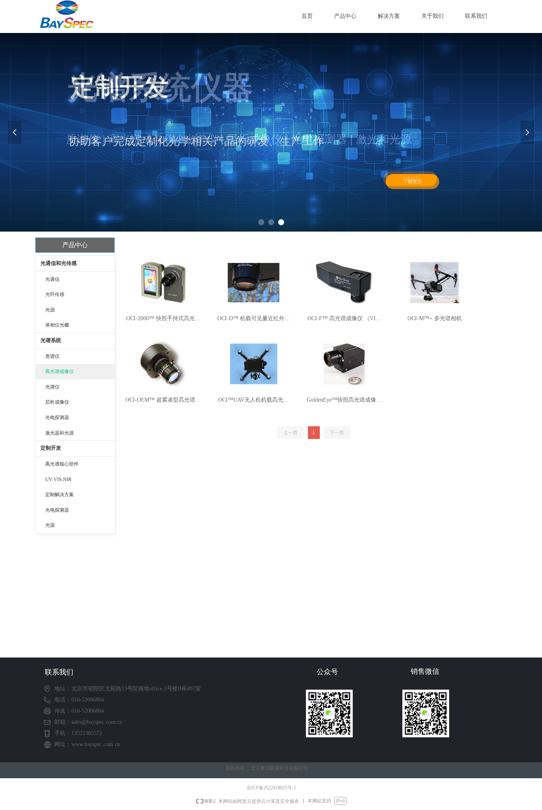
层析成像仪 (57, 402)
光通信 (52, 279)
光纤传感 (54, 294)
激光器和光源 (59, 433)
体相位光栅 (57, 325)
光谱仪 (52, 387)
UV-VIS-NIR (58, 479)
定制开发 (50, 448)
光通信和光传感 (58, 263)
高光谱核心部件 (62, 464)
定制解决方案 (59, 494)
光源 (50, 310)
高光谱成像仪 (59, 371)
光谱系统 (50, 340)
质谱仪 (52, 356)
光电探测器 (57, 417)
